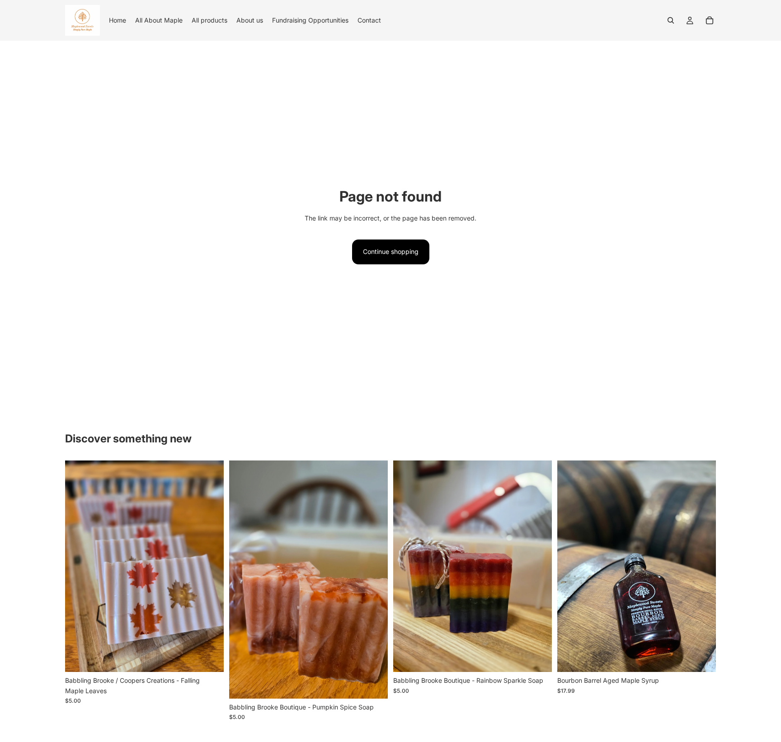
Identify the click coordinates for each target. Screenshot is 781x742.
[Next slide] (702, 566)
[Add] (210, 658)
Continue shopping (391, 251)
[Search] (671, 20)
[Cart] (710, 20)
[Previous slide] (570, 566)
